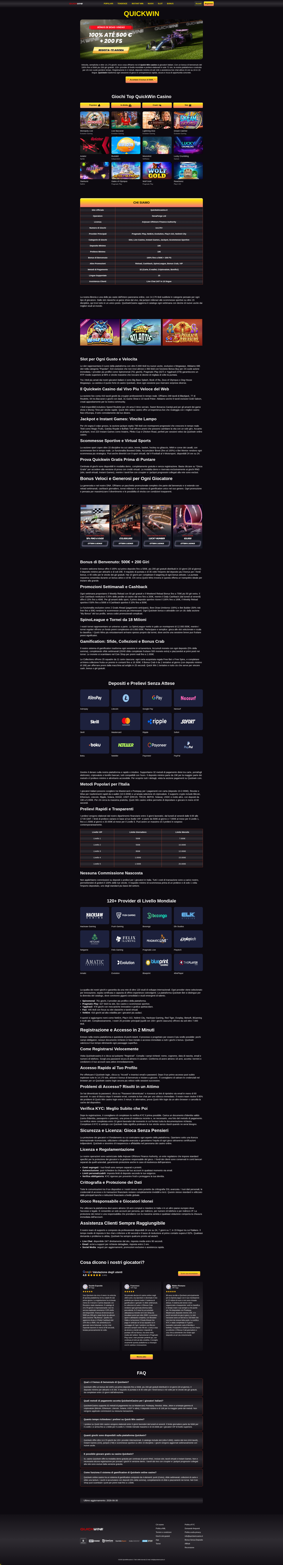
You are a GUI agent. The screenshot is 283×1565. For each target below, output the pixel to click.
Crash (155, 105)
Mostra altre (141, 1357)
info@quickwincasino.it (194, 1536)
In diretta (124, 105)
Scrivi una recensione (189, 1273)
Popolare (93, 105)
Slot (186, 105)
